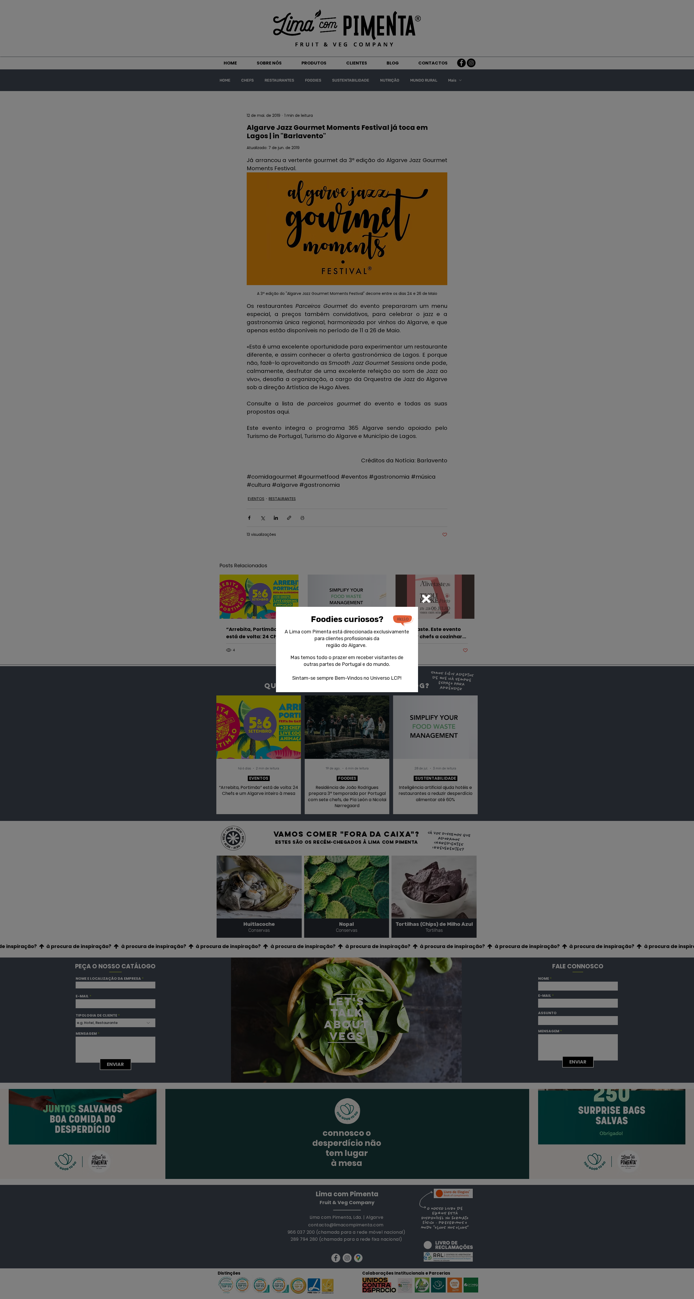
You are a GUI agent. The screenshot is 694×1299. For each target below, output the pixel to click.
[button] (426, 598)
